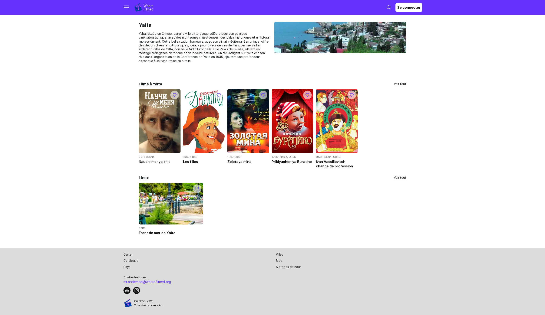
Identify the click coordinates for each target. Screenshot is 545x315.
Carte (127, 254)
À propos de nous (288, 267)
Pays (126, 267)
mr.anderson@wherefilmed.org (147, 282)
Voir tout (400, 84)
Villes (279, 254)
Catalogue (130, 260)
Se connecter (408, 7)
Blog (279, 260)
